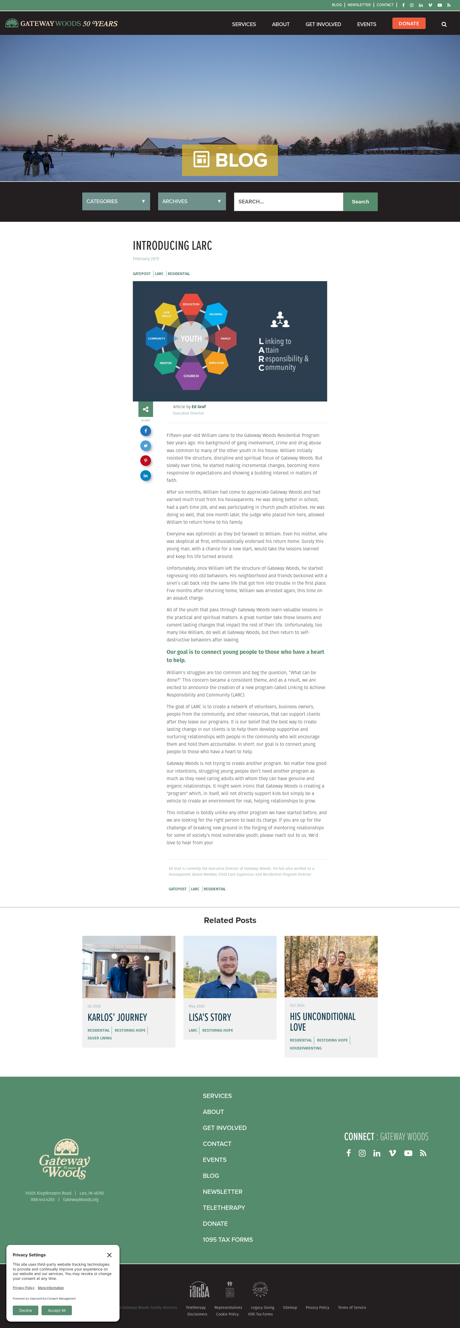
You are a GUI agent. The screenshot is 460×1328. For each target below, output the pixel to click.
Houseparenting (306, 1048)
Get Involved (323, 24)
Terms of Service (352, 1307)
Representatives (228, 1307)
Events (366, 24)
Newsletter (359, 5)
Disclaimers (197, 1314)
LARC (159, 273)
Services (244, 24)
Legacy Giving (262, 1307)
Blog (337, 5)
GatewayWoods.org (80, 1199)
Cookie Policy (227, 1314)
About (281, 24)
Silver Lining (100, 1038)
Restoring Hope (130, 1030)
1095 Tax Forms (228, 1240)
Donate (409, 23)
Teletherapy (224, 1208)
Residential (179, 273)
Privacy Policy (317, 1307)
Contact (385, 5)
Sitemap (290, 1307)
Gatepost (142, 273)
